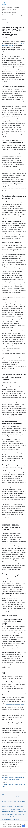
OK (23, 826)
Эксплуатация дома (18, 15)
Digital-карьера (6, 15)
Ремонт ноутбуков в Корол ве (15, 704)
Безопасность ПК (6, 816)
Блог (3, 794)
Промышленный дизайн (9, 10)
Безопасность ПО (19, 814)
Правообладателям (7, 806)
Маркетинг (17, 7)
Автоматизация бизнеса (9, 12)
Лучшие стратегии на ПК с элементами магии (14, 784)
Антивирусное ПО (7, 7)
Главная (4, 19)
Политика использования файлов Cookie (13, 801)
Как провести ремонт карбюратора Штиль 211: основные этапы (13, 777)
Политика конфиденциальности (11, 804)
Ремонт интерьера (18, 816)
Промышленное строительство (10, 819)
